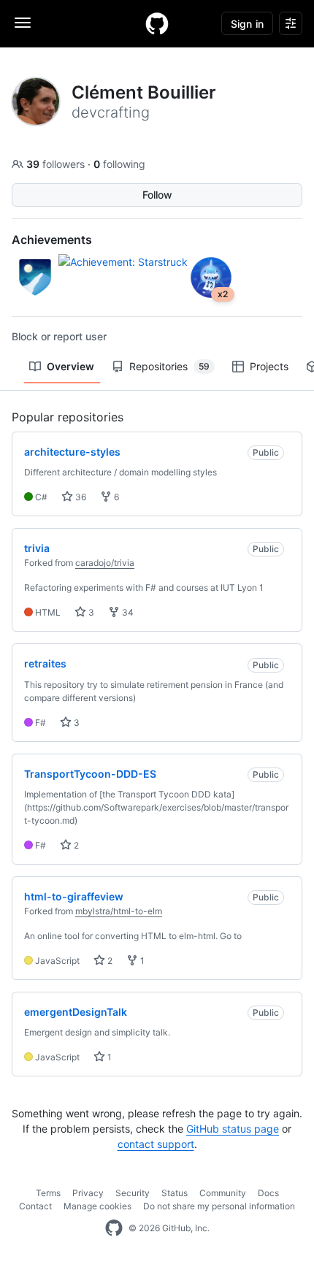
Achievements (52, 239)
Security (132, 1192)
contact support (156, 1144)
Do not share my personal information (219, 1206)
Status (174, 1192)
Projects (269, 366)
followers (57, 164)
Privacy (88, 1192)
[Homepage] (157, 23)
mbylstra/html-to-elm (118, 911)
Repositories (169, 366)
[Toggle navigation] (23, 23)
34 (127, 612)
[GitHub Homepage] (114, 1228)
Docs (268, 1192)
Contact (35, 1206)
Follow (157, 194)
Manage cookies (97, 1206)
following (119, 164)
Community (222, 1192)
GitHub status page (232, 1128)
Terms (48, 1192)
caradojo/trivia (104, 562)
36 (79, 496)
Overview (70, 366)
